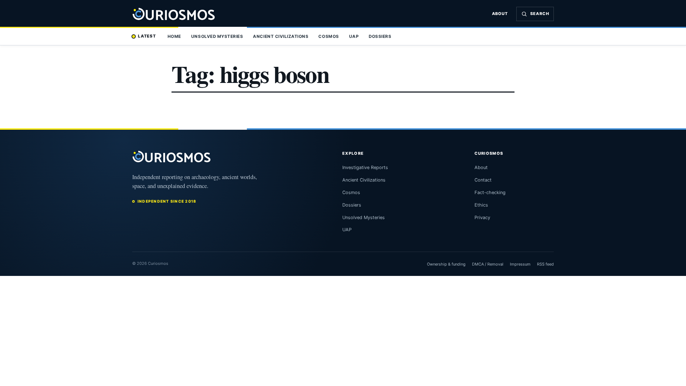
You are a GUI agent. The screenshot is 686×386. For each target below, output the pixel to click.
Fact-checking (490, 192)
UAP (354, 36)
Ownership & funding (446, 264)
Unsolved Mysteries (217, 36)
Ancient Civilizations (280, 36)
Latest (147, 36)
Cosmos (328, 36)
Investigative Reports (365, 167)
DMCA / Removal (487, 264)
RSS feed (545, 264)
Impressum (520, 264)
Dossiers (380, 36)
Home (174, 36)
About (500, 13)
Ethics (481, 205)
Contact (483, 180)
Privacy (482, 217)
